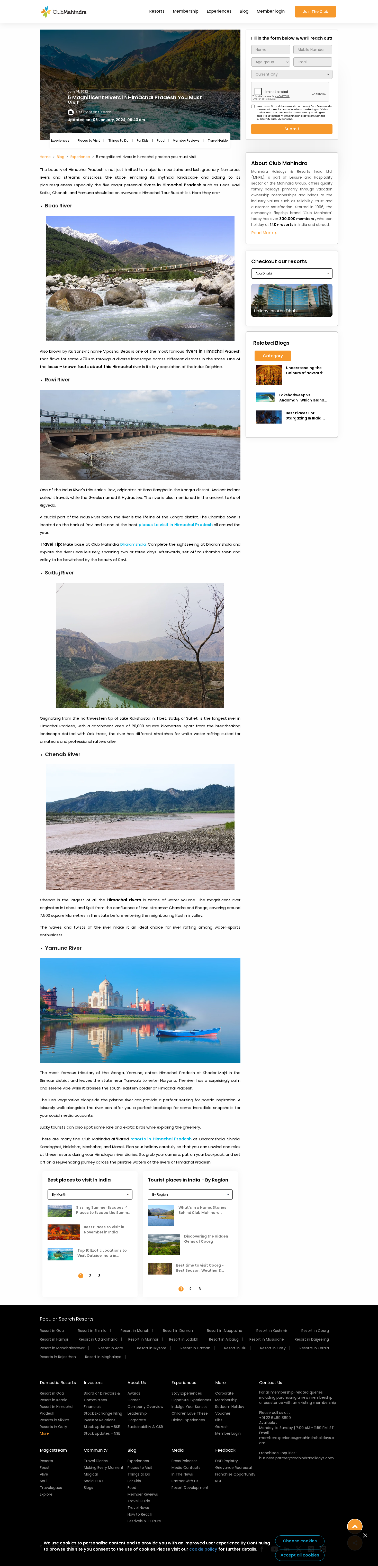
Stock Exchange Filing (103, 1413)
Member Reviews (186, 140)
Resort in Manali (135, 1330)
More (44, 1433)
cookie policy (203, 1549)
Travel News (138, 1507)
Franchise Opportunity (235, 1474)
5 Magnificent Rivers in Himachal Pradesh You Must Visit (135, 100)
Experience (80, 156)
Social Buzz (93, 1480)
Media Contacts (186, 1467)
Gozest (221, 1426)
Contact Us (270, 1383)
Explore (46, 1494)
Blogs (88, 1487)
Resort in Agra (110, 1348)
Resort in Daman (178, 1330)
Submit (291, 129)
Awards (134, 1393)
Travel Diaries (96, 1460)
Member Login (228, 1433)
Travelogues (51, 1487)
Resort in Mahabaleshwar (62, 1348)
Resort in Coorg (315, 1330)
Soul (43, 1480)
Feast (45, 1467)
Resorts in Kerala (314, 1348)
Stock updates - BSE (102, 1426)
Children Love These (190, 1413)
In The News (182, 1474)
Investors (93, 1383)
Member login (271, 11)
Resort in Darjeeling (312, 1339)
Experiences (219, 11)
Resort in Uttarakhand (98, 1339)
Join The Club (315, 11)
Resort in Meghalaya (103, 1356)
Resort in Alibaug (224, 1339)
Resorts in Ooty (53, 1426)
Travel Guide (218, 140)
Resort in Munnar (143, 1339)
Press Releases (184, 1460)
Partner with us (185, 1480)
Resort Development (190, 1487)
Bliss (218, 1420)
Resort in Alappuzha (224, 1330)
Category (273, 356)
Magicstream (53, 1450)
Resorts (157, 11)
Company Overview (145, 1406)
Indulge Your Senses (190, 1406)
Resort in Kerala (53, 1400)
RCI (218, 1480)
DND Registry (226, 1460)
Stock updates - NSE (102, 1433)
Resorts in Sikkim (54, 1420)
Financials (92, 1406)
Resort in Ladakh (183, 1339)
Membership (186, 11)
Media (178, 1450)
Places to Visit (89, 140)
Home (45, 156)
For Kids (143, 140)
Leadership (137, 1413)
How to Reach (140, 1514)
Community (95, 1450)
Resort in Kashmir (271, 1330)
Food (161, 140)
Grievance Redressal (233, 1467)
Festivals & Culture (144, 1521)
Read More (262, 233)
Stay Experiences (187, 1393)
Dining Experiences (188, 1420)
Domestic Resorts (58, 1383)
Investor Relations (99, 1420)
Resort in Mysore (151, 1348)
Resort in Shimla (92, 1330)
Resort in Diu (235, 1348)
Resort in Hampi (54, 1339)
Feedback (225, 1450)
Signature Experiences (191, 1400)
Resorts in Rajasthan (58, 1356)
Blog (244, 11)
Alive (44, 1474)
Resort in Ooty (273, 1348)
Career (134, 1400)
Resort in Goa (52, 1330)
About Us (137, 1383)
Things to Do (118, 140)
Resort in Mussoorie (266, 1339)
